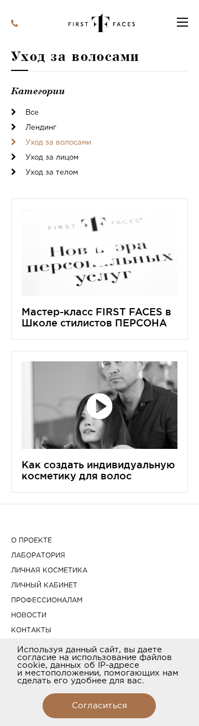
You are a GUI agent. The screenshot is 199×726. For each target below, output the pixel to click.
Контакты (31, 630)
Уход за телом (50, 173)
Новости (28, 615)
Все (31, 113)
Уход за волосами (57, 143)
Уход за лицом (50, 158)
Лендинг (39, 128)
